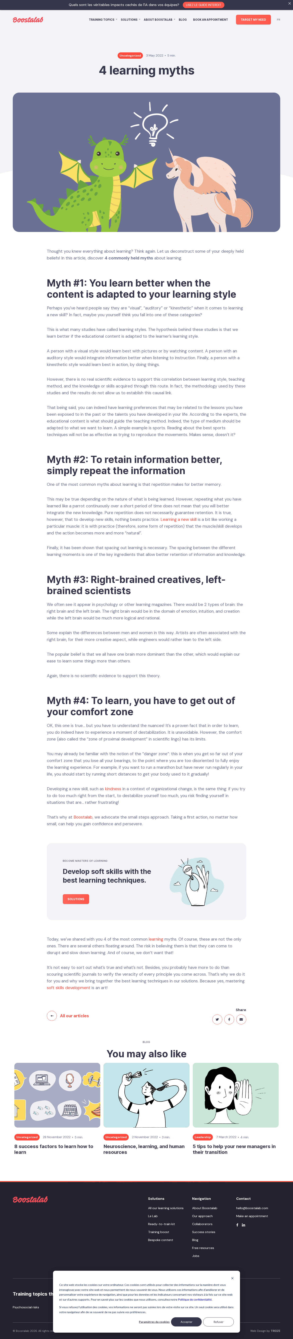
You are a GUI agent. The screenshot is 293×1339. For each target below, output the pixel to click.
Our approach (202, 1216)
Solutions (129, 19)
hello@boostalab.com (252, 1208)
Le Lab (153, 1216)
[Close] (289, 3)
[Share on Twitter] (217, 1019)
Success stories (203, 1232)
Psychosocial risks (26, 1307)
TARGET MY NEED (253, 19)
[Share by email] (241, 1019)
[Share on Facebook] (229, 1019)
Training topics (101, 19)
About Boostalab (158, 19)
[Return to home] (30, 1199)
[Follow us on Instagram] (243, 1225)
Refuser (218, 1321)
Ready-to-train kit (161, 1224)
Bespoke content (160, 1240)
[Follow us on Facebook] (237, 1225)
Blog (183, 19)
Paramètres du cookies (154, 1321)
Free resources (203, 1248)
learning (156, 939)
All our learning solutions (166, 1208)
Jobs (195, 1256)
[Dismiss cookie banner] (232, 1278)
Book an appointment (210, 19)
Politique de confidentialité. (195, 1299)
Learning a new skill (178, 519)
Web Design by (265, 1331)
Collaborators (202, 1224)
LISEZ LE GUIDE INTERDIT (203, 5)
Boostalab (83, 817)
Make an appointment (252, 1216)
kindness (113, 789)
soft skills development (68, 988)
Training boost (158, 1232)
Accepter (186, 1321)
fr (278, 19)
